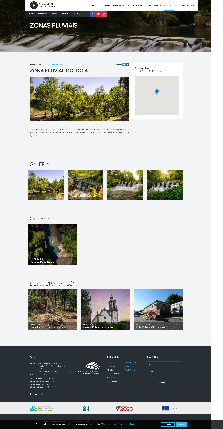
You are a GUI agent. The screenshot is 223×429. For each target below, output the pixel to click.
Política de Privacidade (125, 424)
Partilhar (64, 14)
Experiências (112, 381)
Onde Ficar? (130, 366)
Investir (31, 14)
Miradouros (111, 370)
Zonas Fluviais (36, 65)
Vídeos (54, 14)
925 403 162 (44, 375)
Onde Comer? (130, 370)
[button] (157, 92)
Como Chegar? (131, 362)
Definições (167, 424)
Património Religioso (115, 377)
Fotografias (43, 14)
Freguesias (111, 366)
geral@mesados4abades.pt (47, 378)
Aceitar (181, 424)
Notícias (110, 362)
